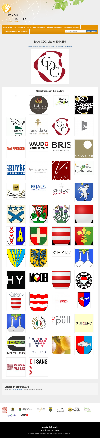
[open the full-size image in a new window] (50, 83)
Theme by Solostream (64, 433)
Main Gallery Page (57, 46)
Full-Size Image (44, 46)
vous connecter (18, 389)
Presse (57, 430)
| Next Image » (68, 46)
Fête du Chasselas (54, 27)
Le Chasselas (20, 27)
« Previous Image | (33, 46)
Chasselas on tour (71, 27)
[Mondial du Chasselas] (15, 22)
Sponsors (50, 430)
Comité (43, 430)
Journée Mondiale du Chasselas (15, 31)
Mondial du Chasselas (36, 27)
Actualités (7, 27)
